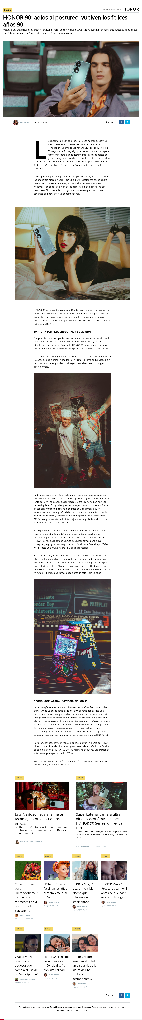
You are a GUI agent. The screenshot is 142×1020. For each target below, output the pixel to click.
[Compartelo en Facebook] (121, 122)
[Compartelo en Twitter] (127, 122)
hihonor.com (41, 746)
